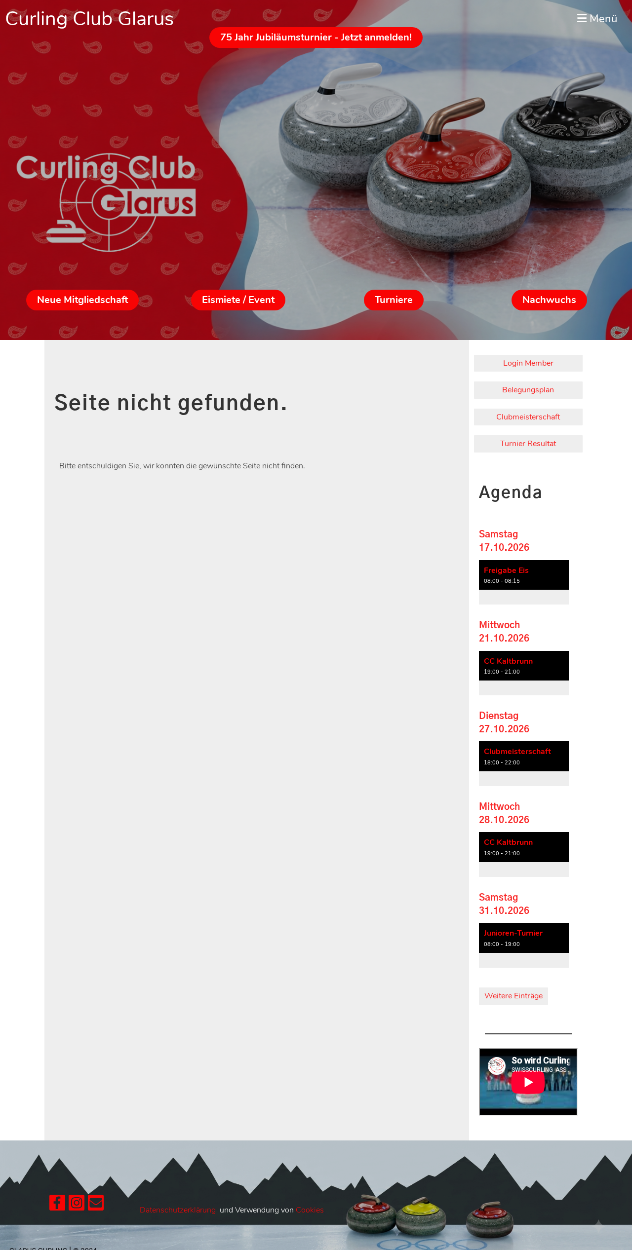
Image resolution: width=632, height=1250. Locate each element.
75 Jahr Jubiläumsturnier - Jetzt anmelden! (316, 37)
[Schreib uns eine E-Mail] (96, 1205)
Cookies (310, 1210)
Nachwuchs (549, 299)
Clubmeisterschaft (528, 417)
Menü (602, 18)
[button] (524, 582)
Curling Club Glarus (89, 18)
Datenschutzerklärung (178, 1210)
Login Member (528, 363)
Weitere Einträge (513, 995)
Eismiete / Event (238, 299)
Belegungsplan (528, 389)
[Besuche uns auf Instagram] (76, 1205)
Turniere (394, 299)
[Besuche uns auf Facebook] (57, 1205)
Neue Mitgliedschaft (82, 299)
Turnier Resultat (528, 443)
